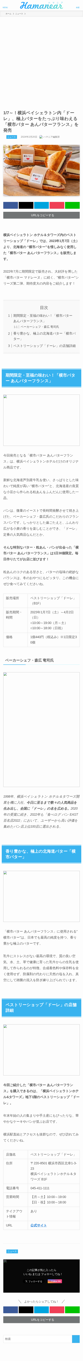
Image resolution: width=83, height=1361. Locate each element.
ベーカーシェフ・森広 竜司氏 (40, 326)
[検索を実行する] (76, 1339)
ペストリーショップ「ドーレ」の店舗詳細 (44, 346)
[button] (10, 205)
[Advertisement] (41, 60)
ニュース (11, 137)
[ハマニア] (41, 5)
